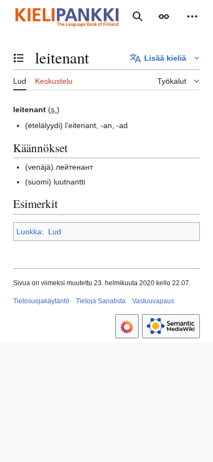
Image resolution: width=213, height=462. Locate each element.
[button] (164, 16)
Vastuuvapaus (153, 301)
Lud (54, 231)
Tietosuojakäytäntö (41, 301)
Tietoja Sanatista (101, 301)
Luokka (29, 231)
